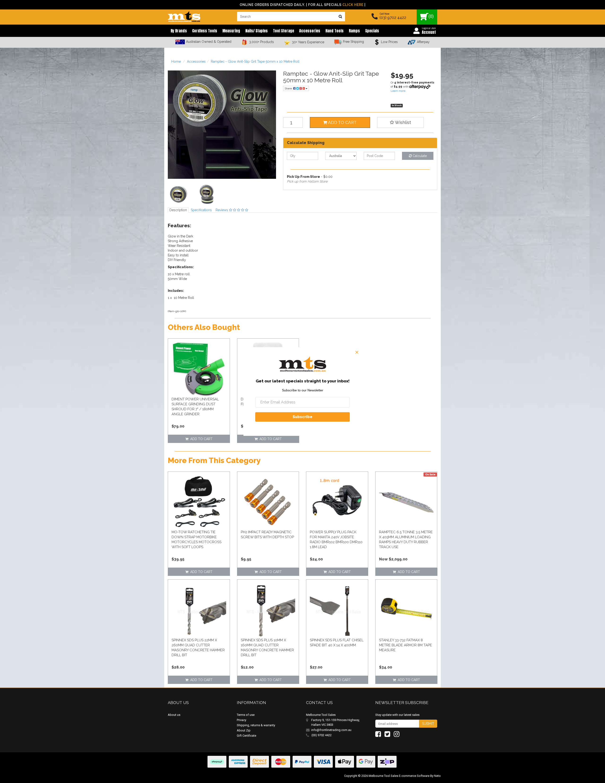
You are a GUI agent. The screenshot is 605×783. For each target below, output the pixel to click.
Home (176, 61)
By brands (179, 31)
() (431, 16)
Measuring (231, 31)
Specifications (201, 210)
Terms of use (246, 715)
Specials (372, 31)
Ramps (354, 31)
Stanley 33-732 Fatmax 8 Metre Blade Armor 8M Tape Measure (405, 645)
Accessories (309, 31)
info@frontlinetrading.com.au (331, 730)
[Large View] (179, 194)
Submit (428, 724)
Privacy (241, 720)
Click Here (352, 5)
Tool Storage (283, 31)
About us (174, 715)
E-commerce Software (414, 776)
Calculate (419, 156)
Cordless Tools (204, 31)
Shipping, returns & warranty (256, 725)
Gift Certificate (246, 735)
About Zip (244, 730)
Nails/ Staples (256, 31)
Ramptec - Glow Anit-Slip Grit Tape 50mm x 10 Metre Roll (255, 61)
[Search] (340, 16)
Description (178, 210)
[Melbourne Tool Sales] (184, 15)
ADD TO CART (342, 122)
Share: (289, 88)
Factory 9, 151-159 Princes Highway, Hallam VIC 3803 (335, 722)
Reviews (222, 210)
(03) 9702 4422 (393, 17)
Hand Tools (334, 31)
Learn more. (398, 90)
